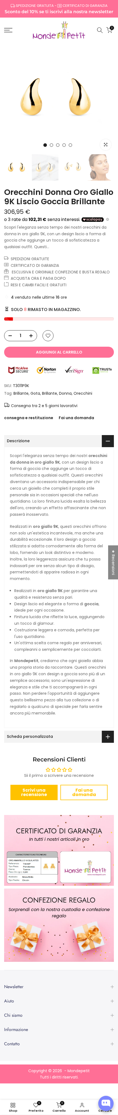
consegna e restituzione (28, 418)
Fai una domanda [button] (84, 792)
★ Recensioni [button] (113, 562)
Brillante (21, 393)
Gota (35, 393)
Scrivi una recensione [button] (34, 792)
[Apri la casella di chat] (106, 1103)
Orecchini (83, 393)
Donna (65, 393)
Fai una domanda (76, 418)
